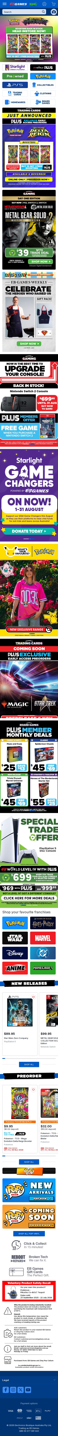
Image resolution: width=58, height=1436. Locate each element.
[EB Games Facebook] (6, 1390)
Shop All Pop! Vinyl (29, 1233)
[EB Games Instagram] (13, 1390)
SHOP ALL (29, 1064)
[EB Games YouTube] (28, 1390)
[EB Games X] (20, 1390)
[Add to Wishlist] (33, 997)
